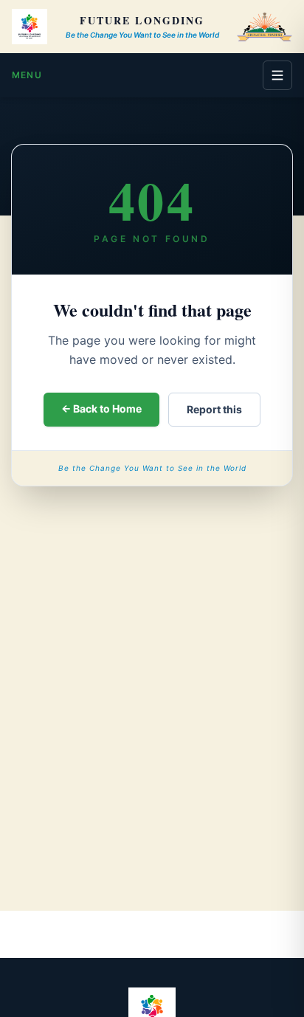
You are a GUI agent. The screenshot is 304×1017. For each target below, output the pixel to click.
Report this (214, 409)
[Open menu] (277, 75)
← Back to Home (101, 408)
